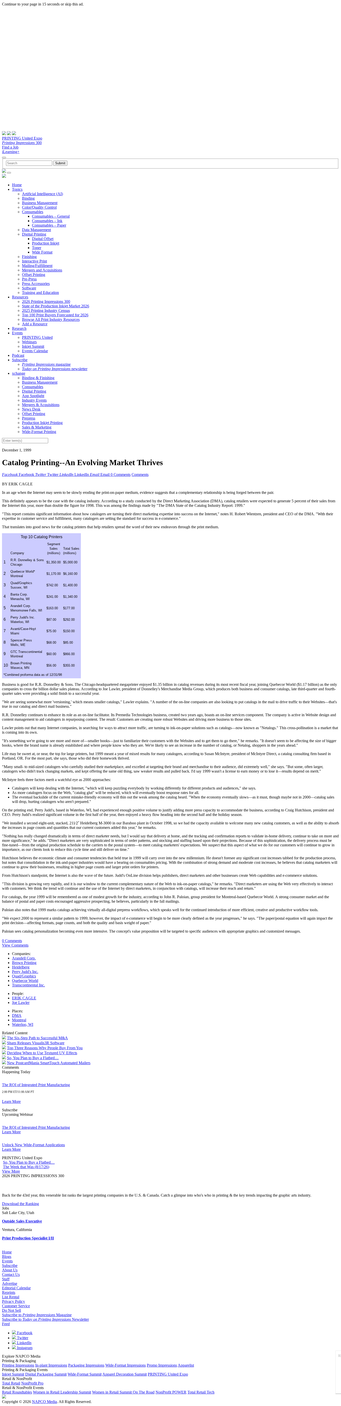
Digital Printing (34, 234)
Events (17, 333)
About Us (9, 1270)
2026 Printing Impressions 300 (46, 301)
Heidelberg (20, 967)
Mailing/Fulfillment (37, 266)
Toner (36, 248)
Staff (5, 1279)
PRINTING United (37, 337)
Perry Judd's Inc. (25, 971)
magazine (46, 364)
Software (29, 288)
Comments (140, 474)
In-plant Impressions (51, 1365)
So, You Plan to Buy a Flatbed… (33, 1058)
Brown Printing (24, 963)
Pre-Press (29, 279)
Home (17, 185)
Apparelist (186, 1365)
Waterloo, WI (22, 1024)
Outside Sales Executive (22, 1221)
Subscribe (19, 360)
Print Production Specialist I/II (28, 1238)
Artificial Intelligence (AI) (42, 194)
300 (22, 143)
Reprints (8, 1292)
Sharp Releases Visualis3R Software (35, 1043)
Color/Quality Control (39, 207)
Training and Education (40, 292)
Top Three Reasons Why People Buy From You (45, 1048)
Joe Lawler (20, 1002)
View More (11, 1171)
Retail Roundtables (17, 1392)
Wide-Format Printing (39, 432)
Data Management (36, 230)
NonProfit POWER (171, 1392)
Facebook (24, 1333)
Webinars (29, 342)
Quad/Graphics (24, 976)
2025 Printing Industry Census (46, 310)
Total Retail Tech (200, 1392)
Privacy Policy (13, 1301)
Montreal (19, 1020)
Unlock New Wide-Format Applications (33, 1145)
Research (19, 328)
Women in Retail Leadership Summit (62, 1392)
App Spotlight (33, 396)
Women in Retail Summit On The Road (123, 1392)
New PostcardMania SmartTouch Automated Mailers (48, 1063)
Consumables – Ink (47, 221)
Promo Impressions (162, 1365)
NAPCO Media (44, 1402)
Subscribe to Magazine (37, 1315)
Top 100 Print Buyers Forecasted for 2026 (55, 315)
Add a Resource (34, 324)
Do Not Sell (11, 1310)
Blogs (6, 1256)
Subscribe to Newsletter (45, 1319)
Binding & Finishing (38, 378)
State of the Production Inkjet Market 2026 (55, 306)
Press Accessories (36, 283)
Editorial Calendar (16, 1288)
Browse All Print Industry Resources (51, 319)
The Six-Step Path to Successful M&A (37, 1038)
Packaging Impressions (86, 1365)
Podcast (18, 355)
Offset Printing (33, 274)
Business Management (39, 203)
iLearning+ (10, 152)
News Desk (31, 409)
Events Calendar (35, 351)
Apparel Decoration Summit (124, 1374)
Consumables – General (51, 216)
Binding (28, 198)
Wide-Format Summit (85, 1374)
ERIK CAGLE (24, 998)
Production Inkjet (45, 243)
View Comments (15, 945)
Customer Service (16, 1306)
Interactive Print (34, 261)
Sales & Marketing (36, 427)
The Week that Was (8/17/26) (26, 1167)
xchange (18, 373)
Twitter (22, 1338)
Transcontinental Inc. (28, 985)
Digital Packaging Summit (46, 1374)
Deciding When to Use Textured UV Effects (42, 1053)
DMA (16, 1015)
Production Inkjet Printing (42, 423)
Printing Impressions (18, 1365)
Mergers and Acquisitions (42, 270)
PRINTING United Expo (22, 138)
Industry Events (34, 400)
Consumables (32, 212)
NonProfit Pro (32, 1383)
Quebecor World (25, 980)
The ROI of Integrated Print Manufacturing (36, 1085)
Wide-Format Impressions (125, 1365)
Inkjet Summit (33, 346)
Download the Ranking (20, 1204)
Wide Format (42, 252)
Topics (17, 189)
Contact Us (11, 1274)
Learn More (11, 1101)
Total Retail (11, 1383)
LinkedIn (23, 1343)
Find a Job (10, 147)
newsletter (54, 369)
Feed (6, 1324)
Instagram (24, 1348)
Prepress (28, 418)
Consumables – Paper (49, 225)
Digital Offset (42, 239)
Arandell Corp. (24, 958)
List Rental (10, 1297)
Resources (20, 297)
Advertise (9, 1283)
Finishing (29, 257)
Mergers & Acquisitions (40, 405)
